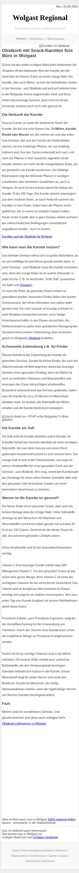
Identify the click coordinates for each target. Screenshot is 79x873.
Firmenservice (38, 855)
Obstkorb (34, 338)
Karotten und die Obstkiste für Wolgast (27, 236)
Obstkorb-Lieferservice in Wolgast (24, 723)
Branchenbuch (56, 38)
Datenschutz (32, 860)
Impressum (48, 860)
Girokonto (61, 850)
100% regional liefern (62, 819)
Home (15, 850)
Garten (53, 855)
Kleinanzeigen (19, 855)
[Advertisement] (39, 772)
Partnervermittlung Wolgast (37, 850)
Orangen (25, 285)
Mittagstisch (37, 38)
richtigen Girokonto (45, 837)
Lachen (63, 855)
